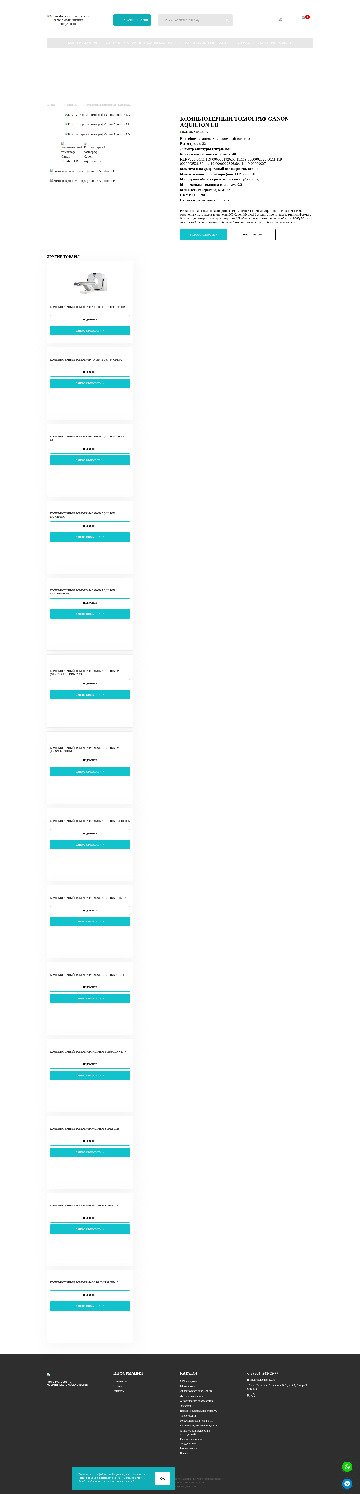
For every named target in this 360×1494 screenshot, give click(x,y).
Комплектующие (189, 1448)
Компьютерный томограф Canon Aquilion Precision (90, 821)
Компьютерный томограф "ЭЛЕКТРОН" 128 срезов (87, 307)
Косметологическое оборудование (191, 1441)
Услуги (224, 42)
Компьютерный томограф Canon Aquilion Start (87, 974)
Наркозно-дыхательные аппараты (198, 1410)
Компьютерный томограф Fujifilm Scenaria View (88, 1051)
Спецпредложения (83, 42)
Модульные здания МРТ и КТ (197, 1420)
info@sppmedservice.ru (230, 3)
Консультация (252, 234)
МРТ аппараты (110, 42)
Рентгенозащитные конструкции (198, 1425)
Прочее (184, 1453)
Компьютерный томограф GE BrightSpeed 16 (84, 1282)
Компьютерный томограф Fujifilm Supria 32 (84, 1205)
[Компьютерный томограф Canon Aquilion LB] (114, 115)
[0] (304, 21)
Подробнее (90, 319)
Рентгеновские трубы (200, 42)
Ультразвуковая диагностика (196, 1391)
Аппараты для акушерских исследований (195, 1432)
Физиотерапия (188, 1415)
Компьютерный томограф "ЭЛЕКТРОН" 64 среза (86, 359)
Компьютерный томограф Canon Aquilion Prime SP (89, 898)
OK (162, 1478)
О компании (266, 42)
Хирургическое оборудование (196, 1400)
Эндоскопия (187, 1406)
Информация (243, 42)
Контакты (285, 42)
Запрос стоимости (202, 235)
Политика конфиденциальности (180, 1486)
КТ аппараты (132, 42)
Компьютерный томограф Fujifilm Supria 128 (84, 1128)
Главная (51, 105)
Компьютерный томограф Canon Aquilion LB (108, 105)
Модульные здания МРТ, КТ (163, 42)
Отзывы (117, 1386)
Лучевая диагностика (192, 1396)
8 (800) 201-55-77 (303, 3)
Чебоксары (57, 3)
